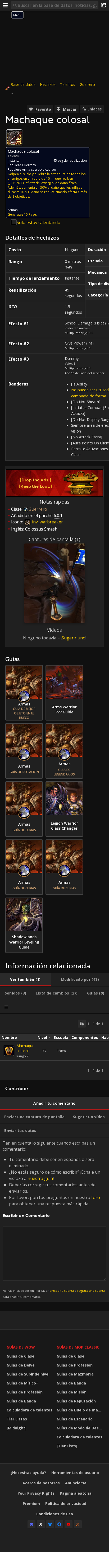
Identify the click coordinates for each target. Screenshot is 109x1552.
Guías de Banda (21, 1401)
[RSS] (78, 1524)
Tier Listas (17, 1418)
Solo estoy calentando (38, 222)
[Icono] (14, 137)
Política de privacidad (65, 1503)
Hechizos (48, 84)
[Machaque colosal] (9, 1051)
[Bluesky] (50, 1524)
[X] (41, 1524)
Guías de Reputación (76, 1401)
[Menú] (5, 5)
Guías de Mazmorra (75, 1374)
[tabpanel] (54, 1047)
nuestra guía (40, 1178)
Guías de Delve (21, 1365)
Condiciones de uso (54, 1513)
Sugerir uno (73, 638)
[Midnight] (16, 1427)
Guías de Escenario (75, 1418)
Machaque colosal (25, 1048)
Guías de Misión (72, 1392)
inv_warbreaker (47, 522)
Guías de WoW (21, 1347)
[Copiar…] (82, 1024)
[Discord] (31, 1524)
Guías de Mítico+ (22, 1383)
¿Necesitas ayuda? (28, 1472)
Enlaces (95, 108)
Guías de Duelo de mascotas (80, 1409)
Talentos (67, 84)
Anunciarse (76, 1482)
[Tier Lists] (67, 1445)
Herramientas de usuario (75, 1472)
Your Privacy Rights (36, 1493)
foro (95, 1197)
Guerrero (87, 84)
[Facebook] (59, 1524)
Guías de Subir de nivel (28, 1374)
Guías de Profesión (25, 1392)
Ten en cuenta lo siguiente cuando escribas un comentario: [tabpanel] (54, 1219)
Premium (31, 1503)
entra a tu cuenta (61, 1291)
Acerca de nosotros (41, 1482)
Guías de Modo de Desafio (80, 1427)
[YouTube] (68, 1524)
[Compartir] (103, 5)
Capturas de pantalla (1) (54, 539)
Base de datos (23, 84)
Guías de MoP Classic (78, 1347)
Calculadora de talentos (29, 1409)
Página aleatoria (76, 1493)
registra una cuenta (91, 1291)
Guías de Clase (20, 1356)
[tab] (25, 979)
